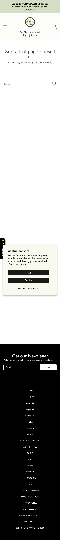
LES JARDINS (30, 409)
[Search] (54, 83)
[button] (5, 27)
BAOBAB (30, 422)
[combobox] (30, 83)
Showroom (30, 478)
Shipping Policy (30, 509)
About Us (30, 471)
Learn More (20, 264)
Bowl (30, 459)
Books (30, 453)
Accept (28, 272)
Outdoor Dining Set (30, 440)
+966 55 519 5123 (30, 521)
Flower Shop (30, 434)
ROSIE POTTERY (30, 428)
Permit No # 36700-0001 (30, 515)
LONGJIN (30, 403)
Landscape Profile (30, 490)
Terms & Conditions (30, 496)
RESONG (30, 397)
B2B (30, 484)
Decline (28, 280)
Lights (30, 465)
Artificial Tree (30, 447)
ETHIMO (30, 390)
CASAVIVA (30, 415)
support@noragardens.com (30, 528)
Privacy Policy (30, 503)
